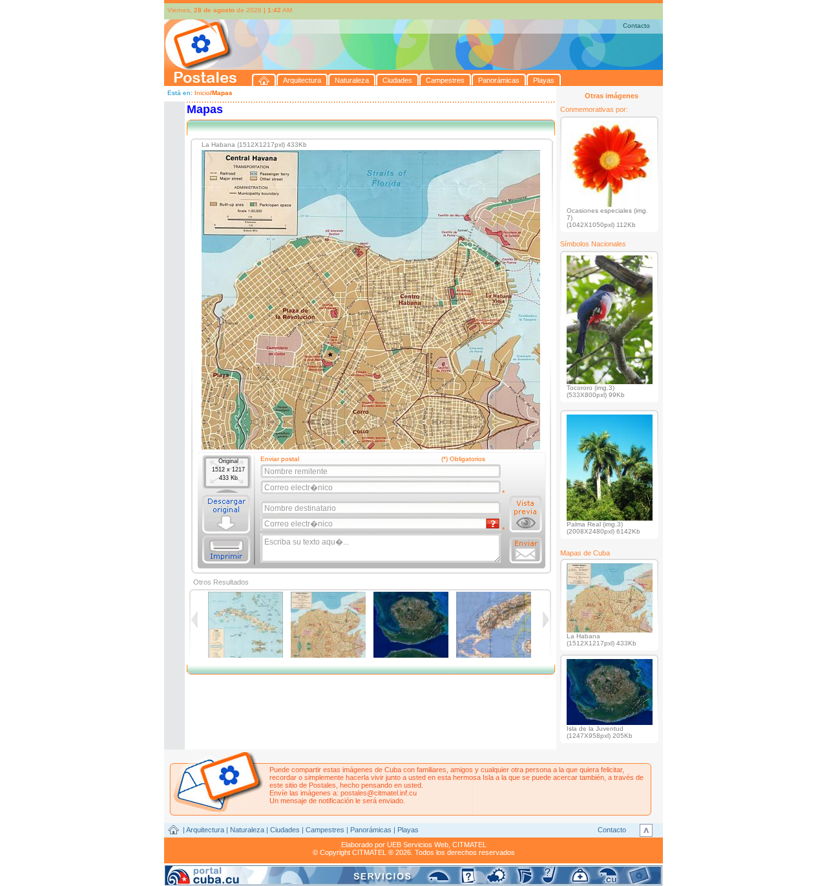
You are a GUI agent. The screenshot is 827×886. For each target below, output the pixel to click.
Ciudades (285, 830)
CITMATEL (469, 844)
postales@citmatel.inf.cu (378, 793)
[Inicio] (264, 80)
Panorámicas (371, 830)
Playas (408, 830)
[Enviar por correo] (525, 550)
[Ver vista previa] (525, 514)
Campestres (325, 830)
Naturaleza (247, 830)
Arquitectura (205, 830)
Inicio (202, 92)
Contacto (636, 25)
